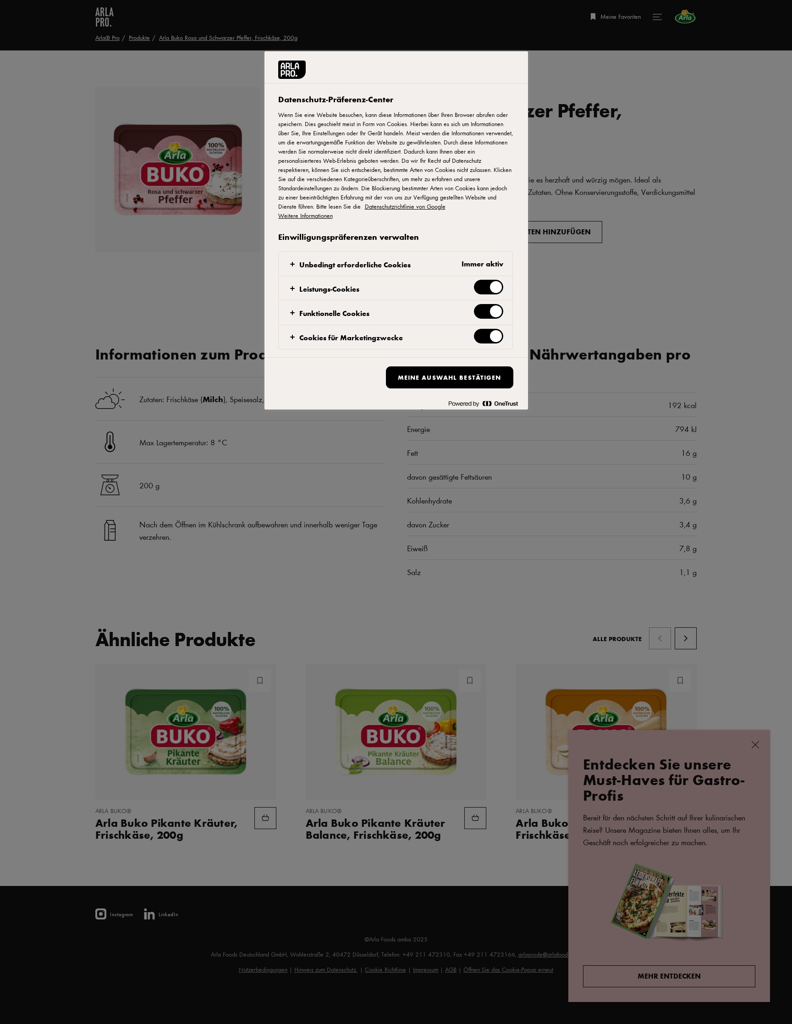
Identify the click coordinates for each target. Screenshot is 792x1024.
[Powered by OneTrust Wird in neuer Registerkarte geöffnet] (483, 404)
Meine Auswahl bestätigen (449, 377)
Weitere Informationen (305, 215)
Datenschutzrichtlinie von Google (405, 206)
